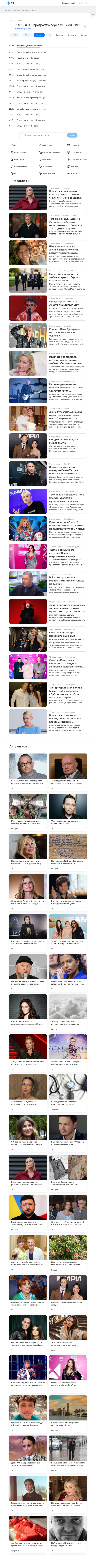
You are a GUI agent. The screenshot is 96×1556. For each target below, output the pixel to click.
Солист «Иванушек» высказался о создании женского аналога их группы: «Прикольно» (66, 663)
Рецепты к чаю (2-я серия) (28, 58)
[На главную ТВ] (12, 3)
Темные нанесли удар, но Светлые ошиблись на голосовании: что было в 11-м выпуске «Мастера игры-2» (66, 222)
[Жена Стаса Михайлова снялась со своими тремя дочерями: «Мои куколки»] (68, 933)
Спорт (84, 35)
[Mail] (8, 3)
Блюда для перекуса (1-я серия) (31, 103)
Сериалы (72, 35)
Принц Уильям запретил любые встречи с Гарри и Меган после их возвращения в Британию (65, 277)
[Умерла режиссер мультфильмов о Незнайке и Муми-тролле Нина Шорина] (28, 1494)
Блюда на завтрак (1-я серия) (29, 92)
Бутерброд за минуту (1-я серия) (31, 69)
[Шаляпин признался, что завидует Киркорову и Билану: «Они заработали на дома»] (68, 892)
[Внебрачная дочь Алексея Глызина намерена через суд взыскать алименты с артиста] (28, 1374)
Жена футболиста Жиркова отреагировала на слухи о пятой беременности (65, 415)
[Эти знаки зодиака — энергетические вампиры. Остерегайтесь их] (68, 1334)
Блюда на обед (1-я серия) (28, 115)
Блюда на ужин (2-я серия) (29, 46)
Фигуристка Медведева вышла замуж (63, 441)
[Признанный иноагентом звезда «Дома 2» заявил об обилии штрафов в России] (28, 1414)
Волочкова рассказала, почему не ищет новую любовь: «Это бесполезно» (65, 360)
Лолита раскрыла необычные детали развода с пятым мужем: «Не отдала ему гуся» (67, 608)
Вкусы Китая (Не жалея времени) (31, 52)
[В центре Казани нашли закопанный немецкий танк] (68, 1173)
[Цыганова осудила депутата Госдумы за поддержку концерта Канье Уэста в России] (28, 852)
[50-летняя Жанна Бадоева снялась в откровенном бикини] (28, 1133)
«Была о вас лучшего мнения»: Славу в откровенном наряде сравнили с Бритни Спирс (65, 553)
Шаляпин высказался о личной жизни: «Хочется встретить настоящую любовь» (63, 250)
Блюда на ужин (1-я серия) (28, 64)
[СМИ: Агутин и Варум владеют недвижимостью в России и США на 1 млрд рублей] (28, 1254)
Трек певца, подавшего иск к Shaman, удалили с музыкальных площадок (66, 498)
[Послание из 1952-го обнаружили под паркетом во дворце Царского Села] (68, 852)
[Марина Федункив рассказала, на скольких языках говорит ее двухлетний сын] (28, 1294)
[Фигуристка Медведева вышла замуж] (68, 1294)
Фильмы (59, 35)
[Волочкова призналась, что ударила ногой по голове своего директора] (28, 1173)
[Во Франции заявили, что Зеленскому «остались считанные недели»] (28, 1213)
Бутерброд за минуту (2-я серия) (31, 81)
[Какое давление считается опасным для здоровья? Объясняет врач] (68, 1093)
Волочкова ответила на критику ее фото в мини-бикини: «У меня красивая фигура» (65, 194)
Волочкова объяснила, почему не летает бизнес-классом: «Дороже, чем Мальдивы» (65, 719)
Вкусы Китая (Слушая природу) (31, 98)
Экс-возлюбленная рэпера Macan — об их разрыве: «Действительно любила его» (65, 691)
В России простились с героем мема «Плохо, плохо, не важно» (66, 580)
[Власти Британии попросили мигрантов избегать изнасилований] (68, 1414)
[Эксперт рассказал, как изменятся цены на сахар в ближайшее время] (68, 1013)
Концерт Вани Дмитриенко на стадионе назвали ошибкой (65, 332)
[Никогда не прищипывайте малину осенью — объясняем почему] (68, 1254)
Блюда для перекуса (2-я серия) (31, 86)
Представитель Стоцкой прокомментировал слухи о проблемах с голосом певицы (67, 525)
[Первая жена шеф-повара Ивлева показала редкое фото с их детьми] (28, 973)
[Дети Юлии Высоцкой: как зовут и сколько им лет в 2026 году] (28, 892)
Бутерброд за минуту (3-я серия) (31, 109)
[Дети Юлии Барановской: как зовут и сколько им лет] (28, 1454)
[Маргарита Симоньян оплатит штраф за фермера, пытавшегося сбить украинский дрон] (68, 973)
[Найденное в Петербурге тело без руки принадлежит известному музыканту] (68, 1534)
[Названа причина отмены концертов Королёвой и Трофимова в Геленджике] (68, 1374)
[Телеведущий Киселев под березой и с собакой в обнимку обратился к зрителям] (68, 772)
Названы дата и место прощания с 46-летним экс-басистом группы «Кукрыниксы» (66, 388)
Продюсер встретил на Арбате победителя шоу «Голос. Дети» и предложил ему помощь (66, 305)
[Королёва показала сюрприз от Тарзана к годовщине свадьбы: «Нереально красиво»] (28, 1334)
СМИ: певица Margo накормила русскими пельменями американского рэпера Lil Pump (66, 636)
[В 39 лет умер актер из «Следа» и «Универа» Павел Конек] (68, 1133)
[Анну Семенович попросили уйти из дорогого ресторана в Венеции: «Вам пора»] (28, 1053)
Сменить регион (23, 28)
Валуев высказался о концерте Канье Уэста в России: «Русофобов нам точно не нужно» (64, 470)
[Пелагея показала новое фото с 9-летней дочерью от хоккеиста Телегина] (68, 1494)
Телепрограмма (15, 20)
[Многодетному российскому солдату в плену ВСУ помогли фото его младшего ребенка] (28, 812)
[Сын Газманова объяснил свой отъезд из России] (68, 812)
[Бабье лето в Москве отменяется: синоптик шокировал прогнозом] (68, 1454)
